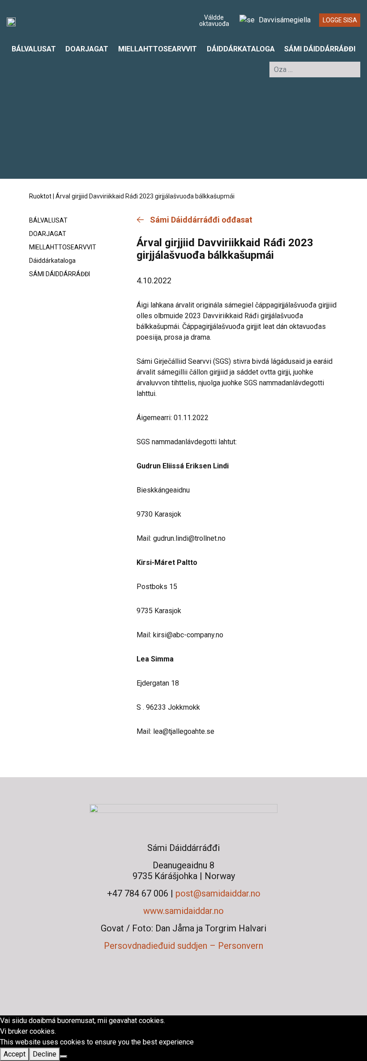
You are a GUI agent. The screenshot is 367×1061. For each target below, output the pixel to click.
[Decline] (63, 1056)
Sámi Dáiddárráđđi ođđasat (201, 219)
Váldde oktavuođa (214, 20)
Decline (44, 1054)
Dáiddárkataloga (241, 49)
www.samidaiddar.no (183, 910)
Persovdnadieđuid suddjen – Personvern (183, 945)
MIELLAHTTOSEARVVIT (157, 49)
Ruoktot (40, 196)
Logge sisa (340, 20)
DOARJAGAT (86, 49)
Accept (15, 1054)
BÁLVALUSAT (34, 49)
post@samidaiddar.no (217, 893)
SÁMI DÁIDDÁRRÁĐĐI (319, 49)
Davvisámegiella (284, 20)
